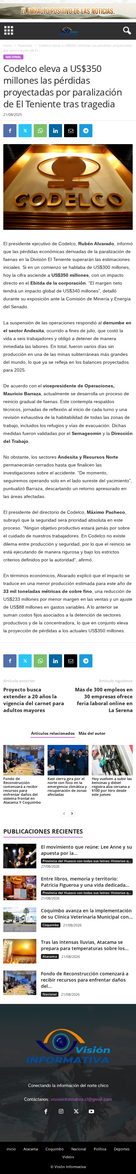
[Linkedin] (55, 130)
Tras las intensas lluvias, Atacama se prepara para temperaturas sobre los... (85, 945)
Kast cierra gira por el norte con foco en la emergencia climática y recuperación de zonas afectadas (67, 786)
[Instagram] (61, 1112)
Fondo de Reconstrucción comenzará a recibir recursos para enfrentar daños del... (84, 979)
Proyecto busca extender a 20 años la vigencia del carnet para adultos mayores (33, 699)
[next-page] (72, 813)
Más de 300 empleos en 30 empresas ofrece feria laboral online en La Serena (104, 699)
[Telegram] (85, 130)
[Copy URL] (101, 130)
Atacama (50, 956)
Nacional (25, 45)
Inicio (7, 45)
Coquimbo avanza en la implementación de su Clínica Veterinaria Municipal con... (87, 913)
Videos (68, 1156)
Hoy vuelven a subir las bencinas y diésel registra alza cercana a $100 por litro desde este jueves (112, 786)
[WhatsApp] (40, 130)
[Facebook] (10, 130)
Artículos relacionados (53, 733)
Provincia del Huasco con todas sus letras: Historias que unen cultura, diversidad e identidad (88, 861)
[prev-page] (64, 813)
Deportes (121, 1148)
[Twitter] (25, 130)
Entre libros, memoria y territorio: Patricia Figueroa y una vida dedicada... (85, 882)
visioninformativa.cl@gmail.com (81, 1099)
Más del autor (92, 733)
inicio (11, 1148)
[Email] (70, 130)
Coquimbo (51, 925)
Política (100, 1148)
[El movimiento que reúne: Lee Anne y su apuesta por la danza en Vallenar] (19, 856)
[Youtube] (91, 1112)
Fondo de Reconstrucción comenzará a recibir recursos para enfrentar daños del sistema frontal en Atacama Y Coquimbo (22, 790)
